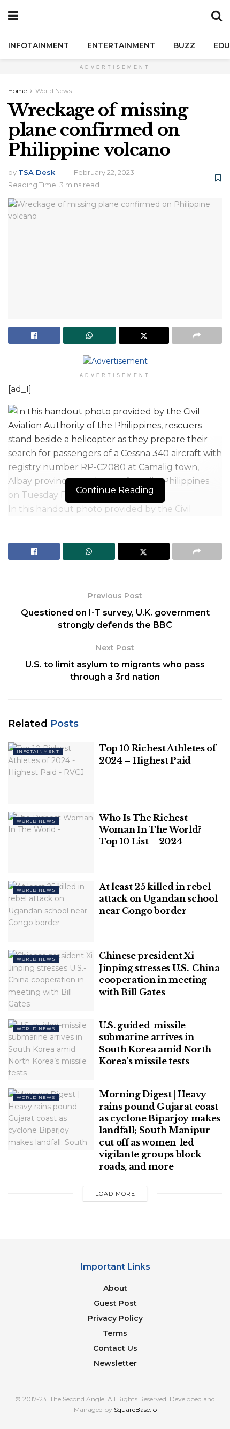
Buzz (184, 45)
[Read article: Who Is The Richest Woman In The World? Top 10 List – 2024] (51, 842)
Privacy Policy (115, 1318)
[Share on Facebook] (34, 335)
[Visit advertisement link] (115, 361)
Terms (115, 1333)
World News (53, 91)
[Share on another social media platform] (197, 335)
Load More (115, 1193)
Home (17, 91)
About (115, 1288)
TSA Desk (36, 172)
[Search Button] (216, 16)
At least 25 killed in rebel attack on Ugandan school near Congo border (158, 898)
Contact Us (115, 1348)
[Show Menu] (13, 16)
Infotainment (38, 45)
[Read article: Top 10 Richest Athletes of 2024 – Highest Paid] (51, 772)
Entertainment (121, 45)
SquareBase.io (135, 1409)
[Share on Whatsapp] (89, 335)
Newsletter (115, 1363)
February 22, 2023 (104, 172)
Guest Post (115, 1303)
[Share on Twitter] (144, 335)
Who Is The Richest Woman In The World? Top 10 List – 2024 (150, 829)
